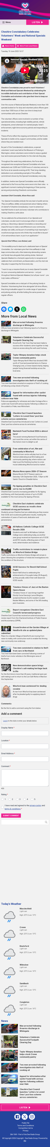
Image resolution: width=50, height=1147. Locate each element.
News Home (9, 46)
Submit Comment (11, 816)
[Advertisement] (19, 862)
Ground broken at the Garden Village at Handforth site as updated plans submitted (25, 630)
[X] (25, 1117)
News (4, 1020)
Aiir (25, 1141)
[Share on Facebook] (4, 309)
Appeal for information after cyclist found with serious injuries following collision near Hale (23, 395)
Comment (6, 766)
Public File (25, 1123)
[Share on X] (17, 309)
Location (5, 740)
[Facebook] (17, 1117)
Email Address (8, 753)
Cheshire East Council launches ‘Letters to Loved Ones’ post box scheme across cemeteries (22, 416)
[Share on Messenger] (10, 309)
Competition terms (25, 1128)
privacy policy (35, 805)
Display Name (7, 728)
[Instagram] (32, 1117)
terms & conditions (13, 809)
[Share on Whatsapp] (23, 309)
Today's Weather (11, 903)
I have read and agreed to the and (25, 807)
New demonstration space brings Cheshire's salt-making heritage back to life (30, 668)
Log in (5, 721)
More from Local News (28, 46)
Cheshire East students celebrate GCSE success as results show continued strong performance (22, 506)
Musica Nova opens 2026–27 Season (29, 471)
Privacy (25, 1131)
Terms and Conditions (25, 1125)
